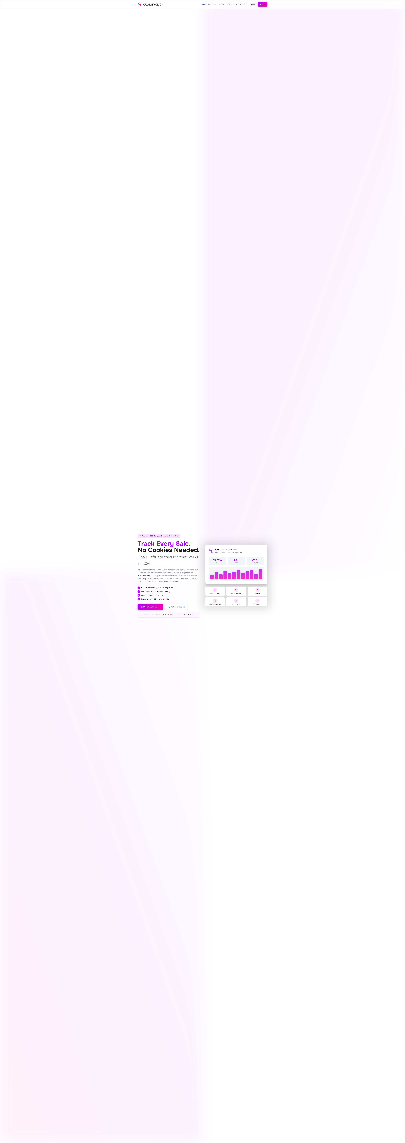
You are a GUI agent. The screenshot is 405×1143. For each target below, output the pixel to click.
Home (203, 4)
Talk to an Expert (178, 607)
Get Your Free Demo (149, 607)
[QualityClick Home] (150, 4)
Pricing (221, 4)
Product (211, 4)
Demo (262, 4)
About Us (243, 4)
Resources (231, 4)
